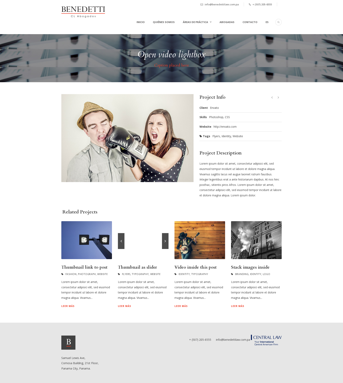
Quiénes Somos (164, 22)
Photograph (87, 274)
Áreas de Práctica (195, 22)
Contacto (250, 22)
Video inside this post (195, 267)
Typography (140, 274)
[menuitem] (263, 27)
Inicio (141, 22)
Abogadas (227, 22)
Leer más (67, 306)
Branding (242, 274)
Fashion (71, 274)
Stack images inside (250, 267)
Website (238, 136)
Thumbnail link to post (84, 267)
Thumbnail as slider (137, 267)
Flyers (216, 136)
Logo (266, 274)
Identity (226, 136)
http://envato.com (225, 126)
